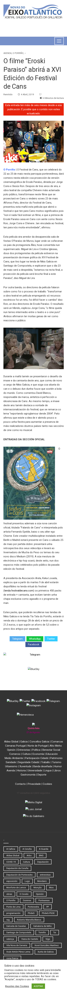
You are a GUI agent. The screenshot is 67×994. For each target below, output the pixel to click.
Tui (54, 932)
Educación (52, 754)
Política (36, 749)
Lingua (48, 770)
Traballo (45, 762)
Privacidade (34, 783)
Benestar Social (51, 749)
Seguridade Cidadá (28, 762)
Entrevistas (24, 749)
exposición (11, 881)
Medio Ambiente (14, 758)
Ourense (27, 900)
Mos (51, 887)
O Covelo (24, 894)
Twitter (51, 638)
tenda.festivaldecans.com (18, 590)
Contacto (20, 783)
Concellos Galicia (39, 741)
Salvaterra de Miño (42, 926)
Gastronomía (28, 774)
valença (10, 939)
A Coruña (27, 849)
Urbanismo (11, 766)
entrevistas (45, 874)
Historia (21, 770)
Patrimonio (56, 758)
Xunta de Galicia (46, 951)
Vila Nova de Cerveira (16, 945)
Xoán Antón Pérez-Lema (18, 951)
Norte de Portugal (38, 745)
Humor (58, 766)
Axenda (7, 53)
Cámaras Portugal (15, 745)
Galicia (24, 741)
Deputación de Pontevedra (19, 874)
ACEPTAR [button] (38, 986)
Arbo (29, 855)
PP (47, 906)
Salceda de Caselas (16, 926)
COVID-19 (11, 862)
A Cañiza (10, 849)
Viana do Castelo (29, 939)
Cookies (47, 783)
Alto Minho (56, 745)
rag (8, 919)
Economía (38, 754)
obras (9, 894)
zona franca (12, 958)
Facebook (33, 644)
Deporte (41, 774)
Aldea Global (11, 741)
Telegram (17, 638)
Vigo (48, 939)
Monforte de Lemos (16, 887)
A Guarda (43, 849)
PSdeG (31, 913)
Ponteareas (44, 900)
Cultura (27, 754)
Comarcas (57, 741)
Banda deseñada (42, 766)
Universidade (35, 770)
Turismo (56, 762)
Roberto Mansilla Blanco (29, 919)
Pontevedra (33, 906)
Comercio (14, 754)
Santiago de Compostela (18, 932)
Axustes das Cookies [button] (17, 986)
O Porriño (18, 53)
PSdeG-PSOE (48, 913)
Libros (57, 770)
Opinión (11, 749)
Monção (38, 887)
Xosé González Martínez (47, 945)
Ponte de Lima (13, 906)
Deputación (43, 862)
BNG (41, 855)
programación (13, 913)
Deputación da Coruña (17, 868)
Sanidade (11, 762)
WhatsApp (35, 638)
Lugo (27, 881)
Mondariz (42, 881)
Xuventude (25, 766)
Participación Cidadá (36, 758)
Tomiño (42, 932)
